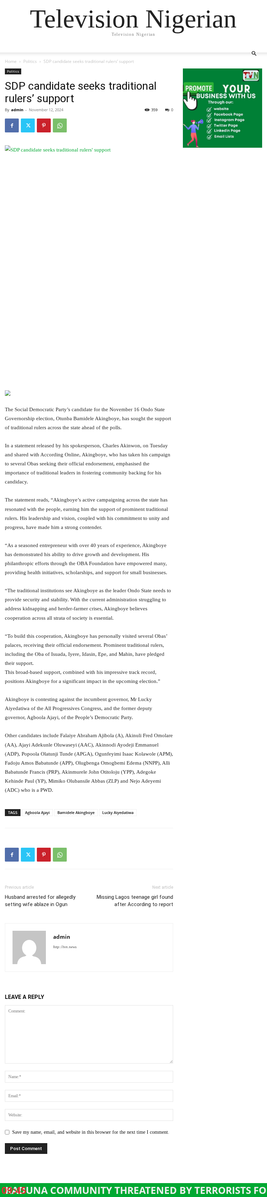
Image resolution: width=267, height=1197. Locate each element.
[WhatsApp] (60, 125)
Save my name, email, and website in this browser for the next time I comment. (90, 1132)
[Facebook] (12, 125)
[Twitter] (28, 125)
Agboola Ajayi (37, 812)
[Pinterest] (44, 125)
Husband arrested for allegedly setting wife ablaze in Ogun (40, 900)
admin (17, 109)
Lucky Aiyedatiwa (118, 812)
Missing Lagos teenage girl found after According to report (135, 900)
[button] (253, 53)
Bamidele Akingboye (76, 812)
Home (11, 61)
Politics (30, 61)
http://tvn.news (64, 947)
